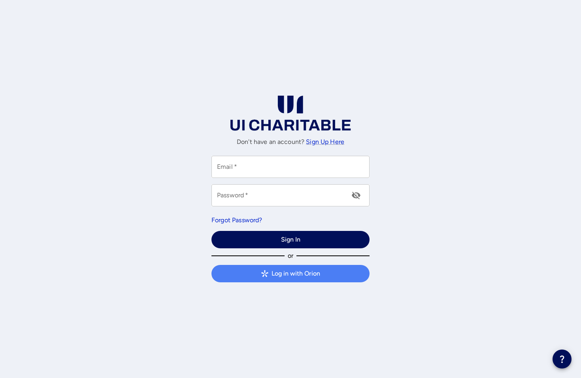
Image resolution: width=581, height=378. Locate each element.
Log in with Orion (296, 273)
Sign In (290, 239)
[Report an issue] (562, 359)
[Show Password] (356, 195)
